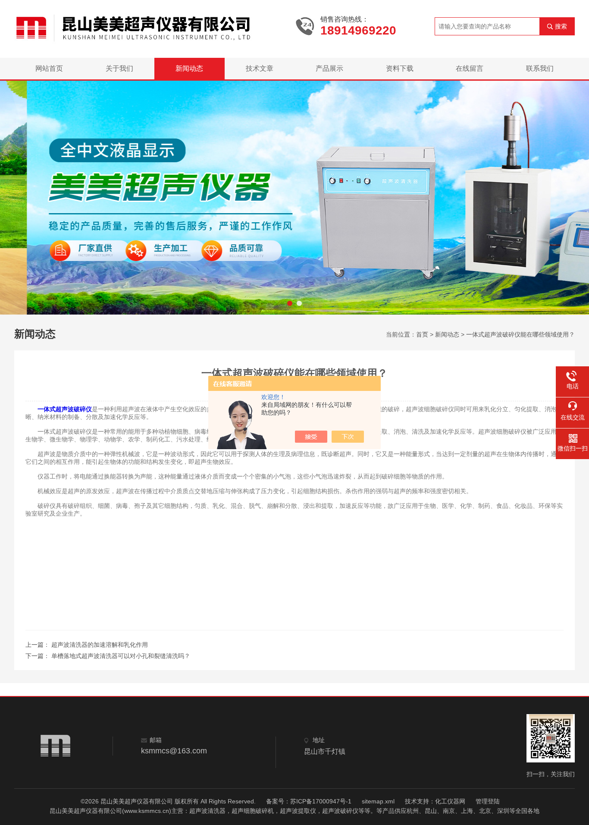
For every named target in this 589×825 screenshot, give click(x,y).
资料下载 (400, 68)
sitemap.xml (378, 801)
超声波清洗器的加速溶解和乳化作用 (99, 644)
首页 (422, 334)
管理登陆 (488, 801)
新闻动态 (189, 68)
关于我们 (119, 68)
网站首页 (49, 68)
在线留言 (469, 68)
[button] (289, 303)
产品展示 (329, 68)
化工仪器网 (450, 801)
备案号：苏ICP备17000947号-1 (308, 801)
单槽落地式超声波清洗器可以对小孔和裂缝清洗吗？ (120, 655)
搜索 (561, 26)
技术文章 (259, 68)
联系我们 (540, 68)
